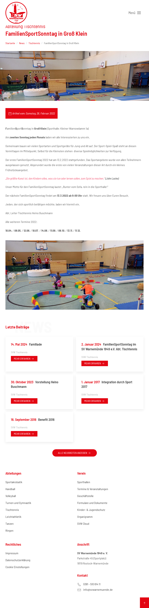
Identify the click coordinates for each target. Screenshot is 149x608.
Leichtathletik (13, 516)
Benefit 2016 (33, 420)
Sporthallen (83, 482)
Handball (10, 489)
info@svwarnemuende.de (98, 589)
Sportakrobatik (13, 482)
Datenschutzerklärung (17, 560)
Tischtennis (12, 509)
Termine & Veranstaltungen (92, 489)
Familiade (26, 344)
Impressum (11, 553)
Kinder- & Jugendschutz (91, 509)
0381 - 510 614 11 (91, 584)
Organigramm (85, 516)
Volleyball (10, 496)
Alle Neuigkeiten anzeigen (73, 452)
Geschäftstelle (85, 496)
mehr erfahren (22, 358)
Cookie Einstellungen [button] (17, 567)
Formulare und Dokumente (92, 502)
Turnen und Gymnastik (18, 502)
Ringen (9, 530)
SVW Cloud (83, 523)
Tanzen (9, 523)
